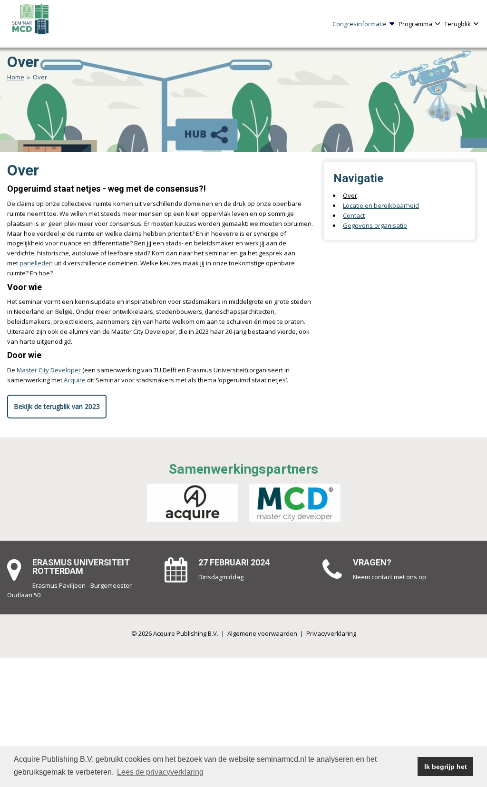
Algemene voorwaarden (262, 633)
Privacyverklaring (331, 633)
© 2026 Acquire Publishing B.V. (174, 633)
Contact (354, 215)
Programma (415, 23)
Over (350, 195)
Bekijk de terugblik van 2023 (57, 406)
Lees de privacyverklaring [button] (160, 772)
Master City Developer (49, 370)
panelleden (36, 263)
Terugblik (457, 23)
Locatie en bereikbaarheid (381, 205)
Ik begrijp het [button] (445, 766)
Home (15, 77)
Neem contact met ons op (389, 577)
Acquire (75, 380)
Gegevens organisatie (375, 225)
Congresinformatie (359, 23)
